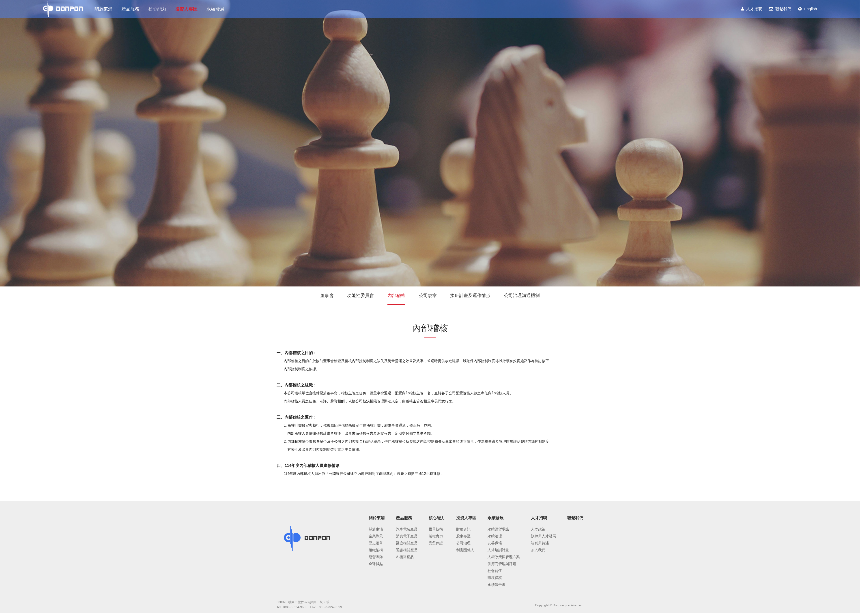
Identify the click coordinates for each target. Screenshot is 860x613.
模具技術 (436, 529)
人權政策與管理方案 (504, 557)
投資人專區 (186, 8)
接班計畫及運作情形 (470, 295)
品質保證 (436, 543)
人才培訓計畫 (498, 550)
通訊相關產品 (406, 550)
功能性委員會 (360, 295)
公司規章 (428, 295)
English (810, 9)
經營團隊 (376, 557)
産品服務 (130, 8)
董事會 (327, 295)
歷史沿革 (376, 543)
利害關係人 (465, 550)
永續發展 (215, 8)
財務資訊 (463, 529)
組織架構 (376, 550)
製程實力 (436, 536)
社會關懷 (495, 571)
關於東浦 (103, 8)
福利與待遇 (540, 543)
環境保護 (495, 578)
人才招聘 (754, 9)
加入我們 (538, 550)
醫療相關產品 (406, 543)
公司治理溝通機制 (522, 295)
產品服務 (404, 518)
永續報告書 (496, 585)
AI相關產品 (405, 557)
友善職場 (495, 543)
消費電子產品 (406, 536)
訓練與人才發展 (543, 536)
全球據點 (376, 564)
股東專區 (463, 536)
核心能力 (157, 8)
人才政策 (538, 529)
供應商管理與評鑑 (502, 564)
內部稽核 (396, 295)
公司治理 (463, 543)
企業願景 (376, 536)
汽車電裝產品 (406, 529)
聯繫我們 (783, 9)
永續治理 (495, 536)
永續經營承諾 (498, 529)
